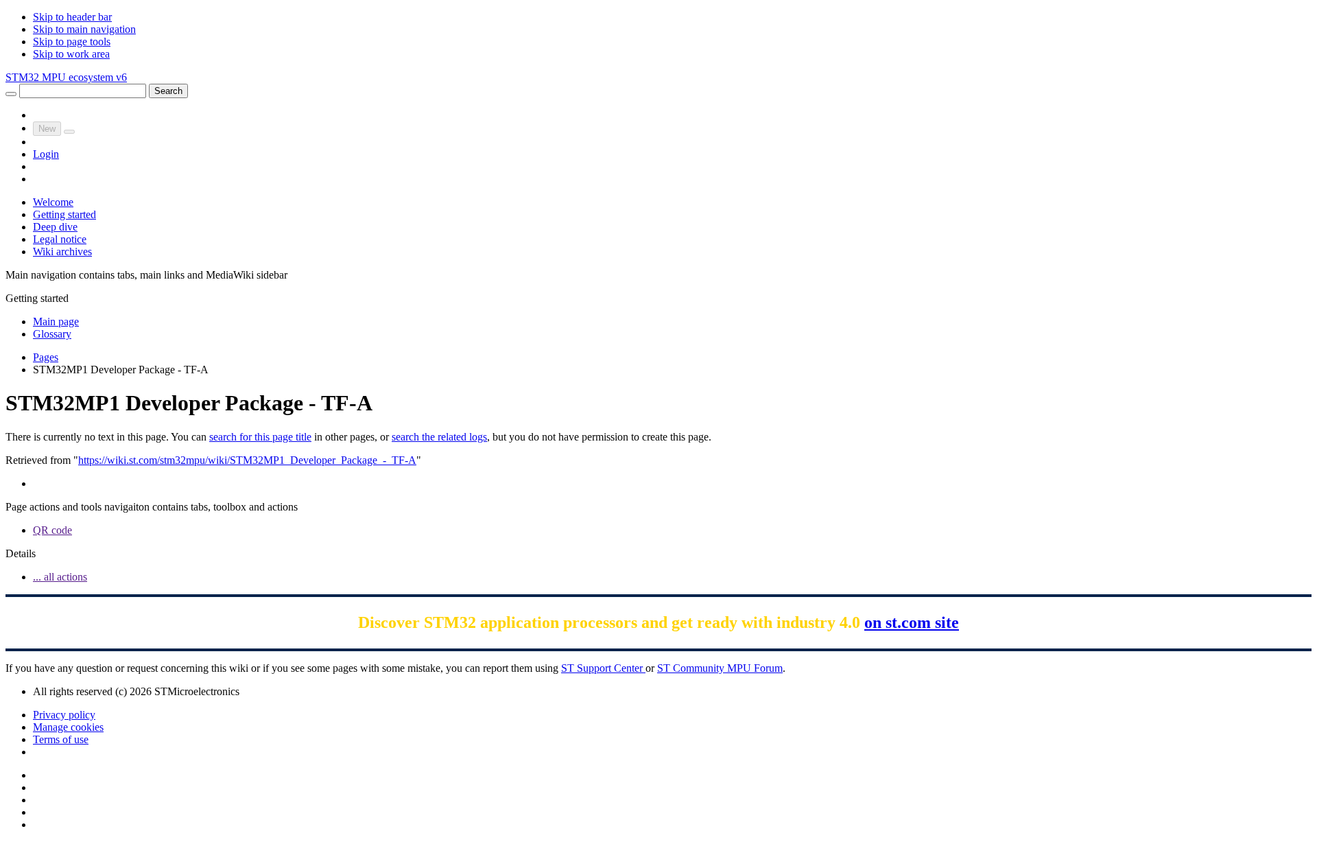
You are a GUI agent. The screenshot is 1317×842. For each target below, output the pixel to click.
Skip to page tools (71, 41)
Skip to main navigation (84, 29)
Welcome (53, 202)
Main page (56, 321)
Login (46, 154)
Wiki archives (62, 251)
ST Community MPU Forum (720, 668)
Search (168, 91)
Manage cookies (68, 727)
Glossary (52, 334)
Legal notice (59, 239)
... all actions (60, 577)
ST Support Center (603, 668)
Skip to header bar (72, 17)
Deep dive (55, 227)
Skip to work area (71, 54)
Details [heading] (20, 553)
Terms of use (60, 739)
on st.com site (911, 622)
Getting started (64, 214)
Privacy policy (64, 715)
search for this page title (260, 437)
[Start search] (10, 94)
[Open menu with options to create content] (69, 132)
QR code (52, 530)
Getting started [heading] (37, 298)
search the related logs (439, 437)
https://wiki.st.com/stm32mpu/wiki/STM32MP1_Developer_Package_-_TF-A (247, 460)
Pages (45, 357)
